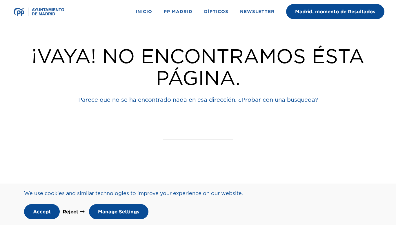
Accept (42, 211)
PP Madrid (178, 11)
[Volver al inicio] (40, 11)
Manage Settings (118, 211)
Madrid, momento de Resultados (335, 11)
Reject (70, 211)
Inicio (144, 11)
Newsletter (257, 11)
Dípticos (216, 11)
